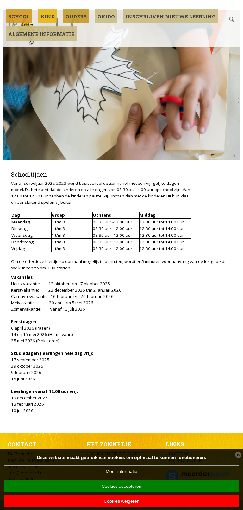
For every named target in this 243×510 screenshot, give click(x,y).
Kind (47, 16)
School (19, 16)
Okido (106, 16)
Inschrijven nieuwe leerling (170, 16)
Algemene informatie (41, 34)
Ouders (76, 16)
